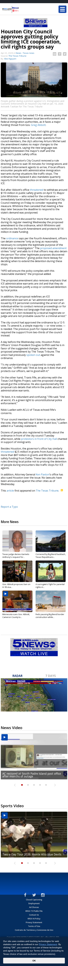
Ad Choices (34, 907)
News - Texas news (25, 53)
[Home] (21, 9)
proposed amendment (53, 248)
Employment (34, 903)
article (10, 490)
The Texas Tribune (47, 490)
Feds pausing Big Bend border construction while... (50, 616)
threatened (36, 190)
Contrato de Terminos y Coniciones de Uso (34, 930)
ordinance (12, 238)
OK (34, 960)
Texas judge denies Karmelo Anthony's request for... (15, 555)
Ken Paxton (42, 474)
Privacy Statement (34, 922)
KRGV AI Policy (34, 918)
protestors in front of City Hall (39, 439)
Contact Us (34, 914)
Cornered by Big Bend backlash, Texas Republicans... (51, 555)
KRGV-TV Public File (34, 911)
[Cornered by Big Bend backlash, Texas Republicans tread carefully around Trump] (51, 541)
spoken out (33, 355)
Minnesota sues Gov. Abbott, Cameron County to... (16, 616)
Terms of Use (34, 926)
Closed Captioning (34, 899)
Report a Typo (9, 506)
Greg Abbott (38, 125)
